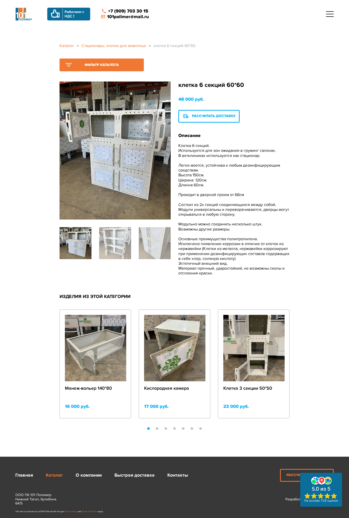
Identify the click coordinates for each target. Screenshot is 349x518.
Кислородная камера (166, 388)
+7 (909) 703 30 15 (128, 11)
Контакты (177, 475)
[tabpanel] (95, 363)
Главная (24, 475)
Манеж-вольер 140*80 (88, 388)
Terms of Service (89, 511)
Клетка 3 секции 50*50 (247, 388)
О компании (89, 475)
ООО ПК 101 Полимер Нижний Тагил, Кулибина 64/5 (35, 499)
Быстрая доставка (134, 475)
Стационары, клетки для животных (114, 45)
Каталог (67, 45)
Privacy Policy (71, 511)
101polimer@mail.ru (128, 16)
